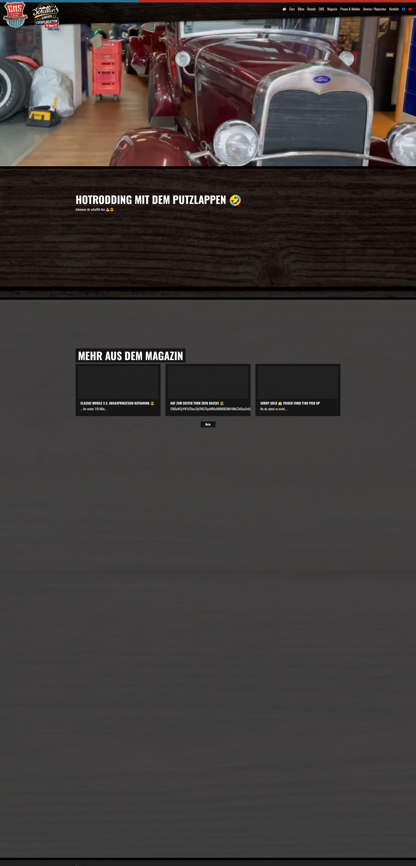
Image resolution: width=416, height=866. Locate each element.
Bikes (301, 8)
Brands (311, 8)
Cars (292, 8)
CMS (321, 8)
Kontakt (394, 8)
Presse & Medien (350, 8)
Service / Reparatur (374, 8)
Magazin (332, 8)
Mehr (208, 424)
